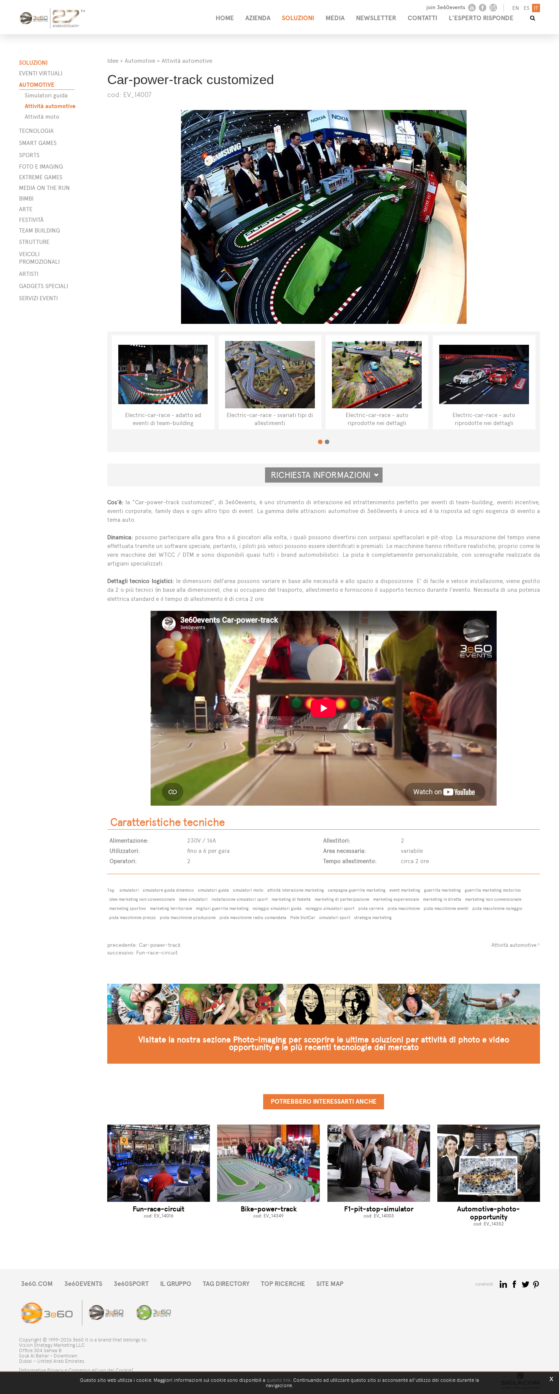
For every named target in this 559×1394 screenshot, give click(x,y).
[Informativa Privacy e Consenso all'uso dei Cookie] (76, 1370)
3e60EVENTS (83, 1284)
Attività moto (42, 116)
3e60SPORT (131, 1284)
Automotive (36, 84)
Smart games (38, 143)
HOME (225, 18)
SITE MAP (329, 1284)
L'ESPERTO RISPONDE (481, 18)
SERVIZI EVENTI (38, 298)
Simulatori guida (46, 95)
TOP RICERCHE (283, 1284)
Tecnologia (36, 130)
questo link (279, 1380)
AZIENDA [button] (257, 18)
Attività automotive (50, 106)
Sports (29, 155)
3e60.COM (37, 1284)
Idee (112, 60)
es (526, 8)
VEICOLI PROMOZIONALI (39, 257)
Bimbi (26, 198)
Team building (39, 230)
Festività (31, 219)
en (515, 8)
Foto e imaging (41, 166)
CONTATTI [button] (422, 18)
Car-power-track (160, 945)
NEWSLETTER (376, 18)
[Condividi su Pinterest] (536, 1284)
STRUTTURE (34, 241)
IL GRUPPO (175, 1284)
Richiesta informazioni (324, 475)
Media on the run (44, 187)
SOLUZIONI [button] (298, 18)
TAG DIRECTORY (226, 1284)
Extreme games (40, 177)
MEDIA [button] (335, 18)
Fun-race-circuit (157, 953)
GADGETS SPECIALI (43, 286)
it (536, 8)
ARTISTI (28, 273)
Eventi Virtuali (40, 73)
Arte (25, 209)
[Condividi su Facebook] (515, 1284)
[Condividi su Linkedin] (504, 1284)
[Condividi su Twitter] (526, 1284)
